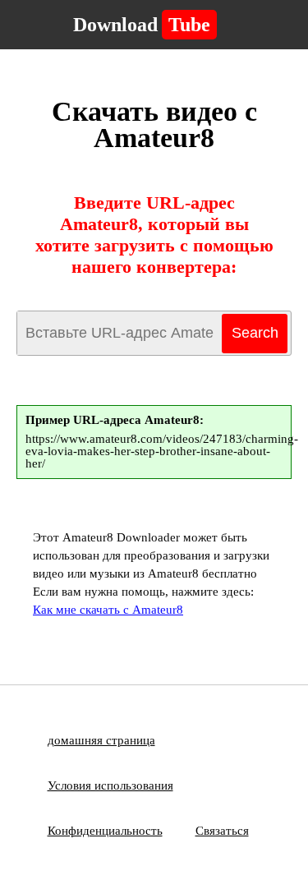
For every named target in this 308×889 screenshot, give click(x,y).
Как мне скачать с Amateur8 (108, 609)
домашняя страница (101, 740)
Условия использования (110, 785)
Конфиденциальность (105, 830)
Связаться (222, 830)
